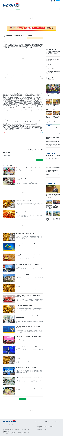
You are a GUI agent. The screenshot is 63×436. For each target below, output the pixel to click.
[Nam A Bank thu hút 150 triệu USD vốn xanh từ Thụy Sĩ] (9, 371)
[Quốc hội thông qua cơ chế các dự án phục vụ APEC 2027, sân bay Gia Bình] (56, 113)
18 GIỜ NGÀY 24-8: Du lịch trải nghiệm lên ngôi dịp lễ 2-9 (52, 94)
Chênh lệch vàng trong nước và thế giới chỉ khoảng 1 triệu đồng (29, 211)
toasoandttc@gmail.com (43, 429)
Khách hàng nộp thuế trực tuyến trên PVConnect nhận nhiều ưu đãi (28, 327)
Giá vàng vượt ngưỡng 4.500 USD (23, 285)
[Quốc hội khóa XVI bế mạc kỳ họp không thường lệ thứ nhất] (56, 101)
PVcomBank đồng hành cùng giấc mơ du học (26, 243)
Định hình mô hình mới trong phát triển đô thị (56, 218)
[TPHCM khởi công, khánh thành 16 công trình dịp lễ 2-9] (56, 202)
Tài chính (18, 9)
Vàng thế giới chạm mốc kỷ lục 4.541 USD (25, 233)
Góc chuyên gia (12, 9)
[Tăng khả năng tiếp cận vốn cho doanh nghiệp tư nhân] (9, 381)
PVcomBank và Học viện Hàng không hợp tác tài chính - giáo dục (28, 265)
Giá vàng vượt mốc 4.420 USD (22, 357)
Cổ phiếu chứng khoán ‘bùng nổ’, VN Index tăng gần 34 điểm (52, 175)
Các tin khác (7, 166)
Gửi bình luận (39, 160)
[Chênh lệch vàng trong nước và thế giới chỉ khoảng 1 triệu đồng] (9, 214)
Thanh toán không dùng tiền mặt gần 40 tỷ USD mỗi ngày (29, 346)
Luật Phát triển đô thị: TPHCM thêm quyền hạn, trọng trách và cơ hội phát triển (49, 119)
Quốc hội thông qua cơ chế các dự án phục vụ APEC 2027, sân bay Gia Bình (56, 119)
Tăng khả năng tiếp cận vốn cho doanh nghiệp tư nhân (29, 377)
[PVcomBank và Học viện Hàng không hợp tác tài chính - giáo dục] (9, 268)
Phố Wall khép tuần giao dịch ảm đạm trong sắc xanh (52, 171)
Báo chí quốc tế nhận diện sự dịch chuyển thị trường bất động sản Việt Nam (49, 207)
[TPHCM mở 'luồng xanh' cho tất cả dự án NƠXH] (49, 213)
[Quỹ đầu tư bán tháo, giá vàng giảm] (9, 309)
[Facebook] (51, 1)
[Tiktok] (54, 1)
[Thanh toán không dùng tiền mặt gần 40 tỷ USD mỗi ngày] (9, 350)
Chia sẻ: (27, 149)
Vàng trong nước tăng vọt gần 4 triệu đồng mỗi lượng (28, 254)
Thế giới (53, 9)
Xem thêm (23, 398)
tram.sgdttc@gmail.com (56, 421)
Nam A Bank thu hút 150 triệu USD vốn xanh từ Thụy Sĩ (28, 367)
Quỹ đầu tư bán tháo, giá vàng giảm (24, 305)
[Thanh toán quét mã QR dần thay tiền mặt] (9, 181)
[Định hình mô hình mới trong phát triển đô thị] (56, 213)
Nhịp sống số (30, 9)
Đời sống (48, 9)
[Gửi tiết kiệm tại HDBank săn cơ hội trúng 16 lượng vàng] (9, 171)
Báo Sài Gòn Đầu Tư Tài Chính (11, 5)
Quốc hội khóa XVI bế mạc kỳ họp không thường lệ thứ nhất (56, 107)
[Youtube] (53, 1)
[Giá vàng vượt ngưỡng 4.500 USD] (9, 288)
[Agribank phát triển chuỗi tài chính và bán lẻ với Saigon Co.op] (9, 340)
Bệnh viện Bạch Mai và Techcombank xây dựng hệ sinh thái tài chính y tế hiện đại (29, 296)
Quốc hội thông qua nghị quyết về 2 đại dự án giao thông (53, 195)
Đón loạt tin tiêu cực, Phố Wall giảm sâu (53, 180)
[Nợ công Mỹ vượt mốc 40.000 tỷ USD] (9, 278)
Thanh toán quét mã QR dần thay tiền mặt (25, 178)
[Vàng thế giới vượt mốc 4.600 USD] (9, 204)
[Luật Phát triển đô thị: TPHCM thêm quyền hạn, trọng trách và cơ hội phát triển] (49, 113)
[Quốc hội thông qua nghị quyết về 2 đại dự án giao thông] (53, 189)
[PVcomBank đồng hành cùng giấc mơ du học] (9, 247)
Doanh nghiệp (43, 9)
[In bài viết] (41, 150)
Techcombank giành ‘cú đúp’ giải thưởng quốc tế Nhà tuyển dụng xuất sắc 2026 (29, 316)
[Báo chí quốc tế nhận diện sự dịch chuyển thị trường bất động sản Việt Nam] (49, 202)
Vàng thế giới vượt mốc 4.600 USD (23, 200)
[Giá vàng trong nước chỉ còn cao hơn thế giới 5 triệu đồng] (9, 391)
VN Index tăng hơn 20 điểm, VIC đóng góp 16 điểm (53, 156)
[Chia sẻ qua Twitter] (36, 150)
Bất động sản (36, 9)
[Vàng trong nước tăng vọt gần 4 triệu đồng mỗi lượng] (9, 257)
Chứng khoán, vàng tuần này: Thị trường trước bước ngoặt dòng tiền (53, 167)
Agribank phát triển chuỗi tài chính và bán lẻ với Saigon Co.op (28, 337)
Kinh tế (6, 9)
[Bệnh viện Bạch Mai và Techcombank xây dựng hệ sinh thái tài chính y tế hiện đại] (9, 299)
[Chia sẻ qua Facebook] (33, 150)
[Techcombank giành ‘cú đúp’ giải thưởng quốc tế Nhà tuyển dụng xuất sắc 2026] (9, 319)
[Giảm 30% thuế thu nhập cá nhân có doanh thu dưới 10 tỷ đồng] (49, 101)
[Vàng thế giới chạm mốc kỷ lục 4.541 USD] (9, 237)
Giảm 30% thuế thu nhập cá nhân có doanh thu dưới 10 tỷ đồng (49, 107)
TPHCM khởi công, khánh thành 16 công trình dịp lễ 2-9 (56, 207)
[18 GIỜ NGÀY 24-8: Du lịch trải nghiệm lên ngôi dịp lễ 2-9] (53, 88)
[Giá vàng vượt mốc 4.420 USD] (9, 360)
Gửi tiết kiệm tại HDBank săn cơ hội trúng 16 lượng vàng (28, 167)
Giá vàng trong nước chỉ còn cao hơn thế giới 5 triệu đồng (29, 388)
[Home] (3, 9)
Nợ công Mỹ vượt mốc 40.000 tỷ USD (24, 274)
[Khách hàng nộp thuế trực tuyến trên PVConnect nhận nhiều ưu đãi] (9, 329)
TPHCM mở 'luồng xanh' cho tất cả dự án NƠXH (49, 219)
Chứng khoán (23, 9)
